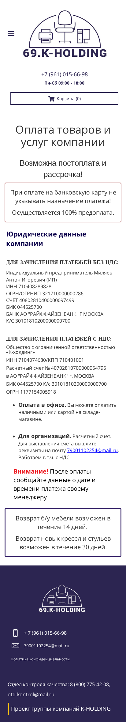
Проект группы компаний (45, 708)
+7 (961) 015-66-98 (64, 74)
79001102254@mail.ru (92, 450)
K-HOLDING (96, 708)
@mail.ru (60, 645)
